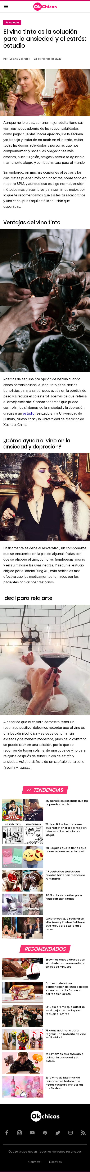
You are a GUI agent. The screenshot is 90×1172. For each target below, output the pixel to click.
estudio (29, 413)
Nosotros (55, 1161)
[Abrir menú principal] (6, 6)
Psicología (12, 22)
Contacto (34, 1161)
